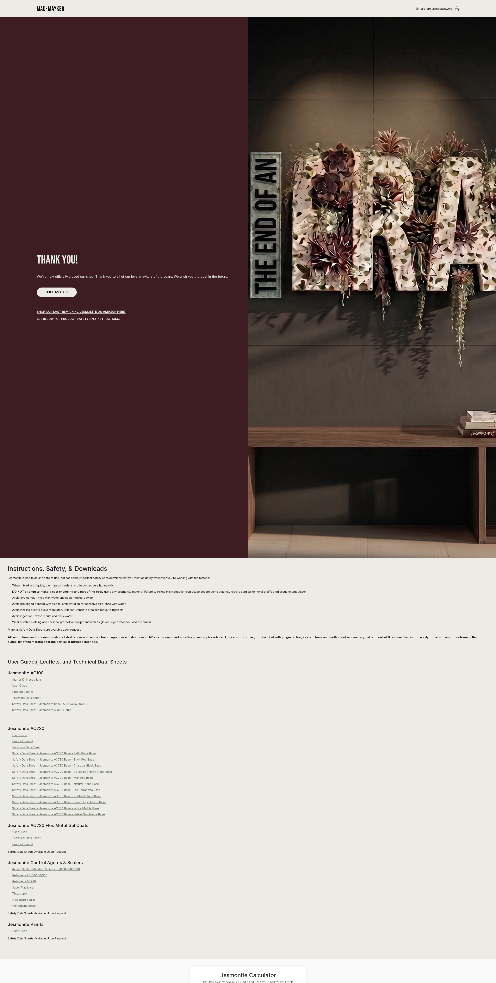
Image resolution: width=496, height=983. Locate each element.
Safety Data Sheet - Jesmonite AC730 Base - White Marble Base (55, 808)
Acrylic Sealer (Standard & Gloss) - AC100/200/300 (46, 869)
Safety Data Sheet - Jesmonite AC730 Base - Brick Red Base (53, 759)
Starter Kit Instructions (27, 679)
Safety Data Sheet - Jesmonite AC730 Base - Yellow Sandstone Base (58, 814)
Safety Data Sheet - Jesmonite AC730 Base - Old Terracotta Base (56, 790)
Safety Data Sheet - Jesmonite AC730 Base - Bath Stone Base (54, 753)
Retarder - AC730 (24, 881)
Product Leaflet (22, 692)
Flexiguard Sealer (23, 899)
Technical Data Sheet (26, 698)
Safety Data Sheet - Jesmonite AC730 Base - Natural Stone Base (55, 784)
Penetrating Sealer (24, 905)
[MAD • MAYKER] (50, 8)
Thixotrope (19, 893)
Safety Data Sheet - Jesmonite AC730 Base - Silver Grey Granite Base (59, 802)
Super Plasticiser (23, 887)
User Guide (19, 685)
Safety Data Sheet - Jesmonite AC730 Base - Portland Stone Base (56, 796)
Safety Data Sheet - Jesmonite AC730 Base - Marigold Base (52, 778)
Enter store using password (434, 8)
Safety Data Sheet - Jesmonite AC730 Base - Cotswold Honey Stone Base (62, 772)
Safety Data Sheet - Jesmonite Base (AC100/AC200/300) (50, 704)
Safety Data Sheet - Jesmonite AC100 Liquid (41, 710)
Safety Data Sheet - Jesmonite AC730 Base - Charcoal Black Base (56, 765)
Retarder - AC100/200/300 (29, 875)
